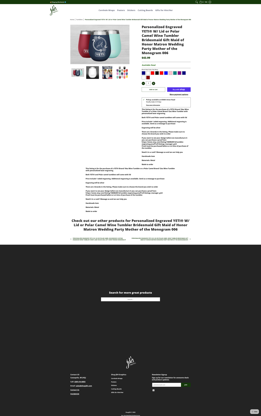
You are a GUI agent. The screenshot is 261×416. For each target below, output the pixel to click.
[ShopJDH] (54, 10)
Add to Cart (153, 89)
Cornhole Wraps (116, 378)
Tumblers (79, 19)
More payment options (179, 94)
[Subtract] (143, 83)
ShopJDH (128, 412)
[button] (203, 2)
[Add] (153, 83)
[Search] (197, 2)
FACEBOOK (74, 394)
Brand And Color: (150, 69)
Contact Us (74, 390)
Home (72, 19)
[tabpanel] (130, 189)
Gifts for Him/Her (117, 392)
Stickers (114, 385)
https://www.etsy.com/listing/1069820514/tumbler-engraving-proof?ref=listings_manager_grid (163, 143)
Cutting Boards (116, 389)
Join (185, 385)
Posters (113, 382)
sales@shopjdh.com (84, 386)
